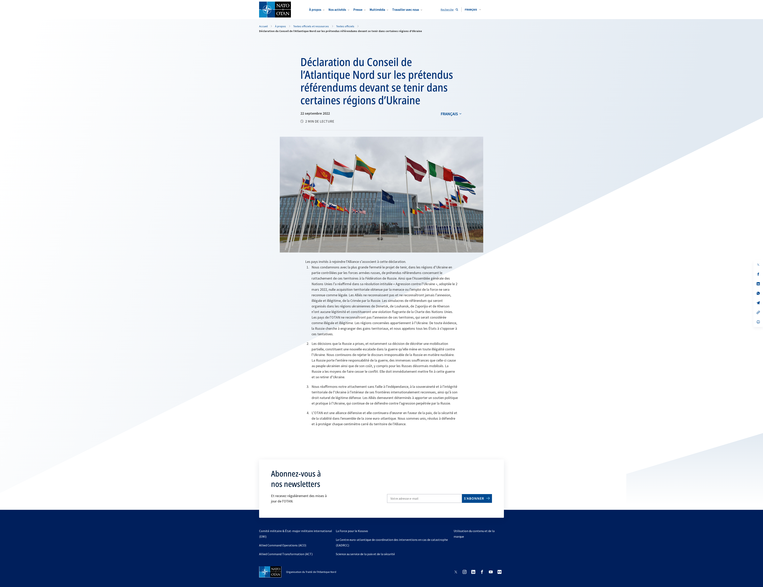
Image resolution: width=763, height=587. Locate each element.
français (449, 113)
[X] (758, 264)
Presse (357, 10)
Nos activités (337, 10)
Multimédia (377, 10)
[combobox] (473, 9)
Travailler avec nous (405, 10)
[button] (473, 9)
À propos (315, 10)
